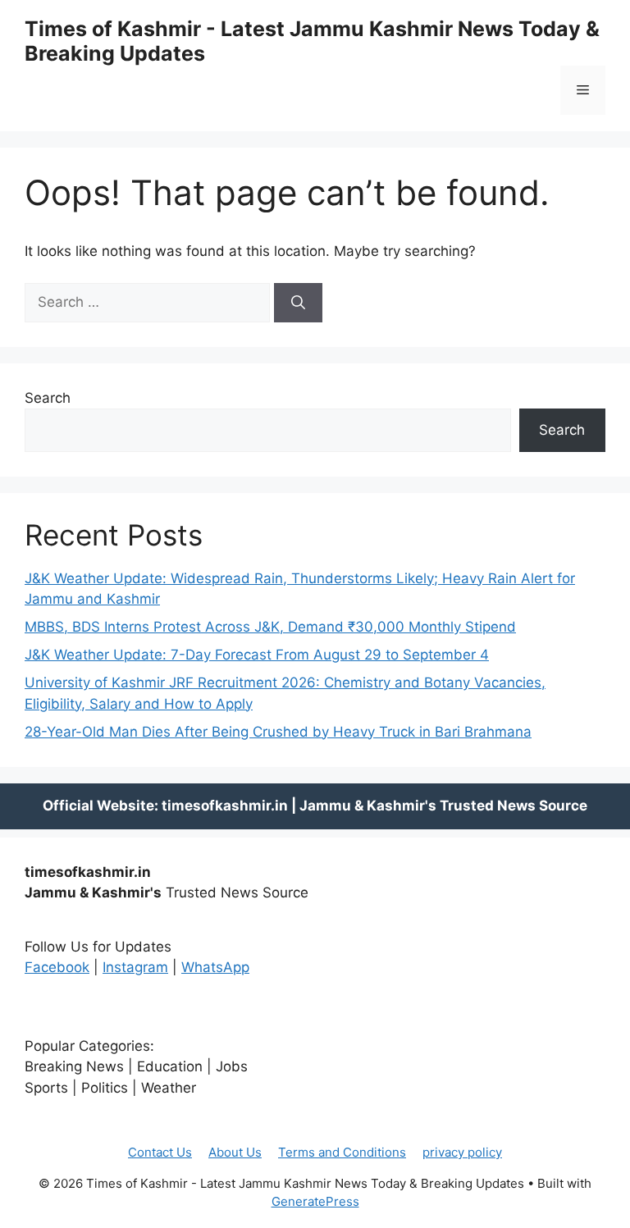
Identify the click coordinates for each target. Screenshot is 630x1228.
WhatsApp (215, 967)
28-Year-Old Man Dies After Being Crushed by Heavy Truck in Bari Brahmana (278, 732)
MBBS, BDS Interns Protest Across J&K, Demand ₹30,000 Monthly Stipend (270, 627)
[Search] (298, 302)
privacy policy (462, 1152)
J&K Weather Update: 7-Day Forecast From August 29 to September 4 (257, 654)
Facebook (57, 967)
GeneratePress (315, 1201)
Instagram (135, 967)
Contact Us (160, 1152)
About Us (235, 1152)
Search (48, 398)
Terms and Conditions (342, 1152)
